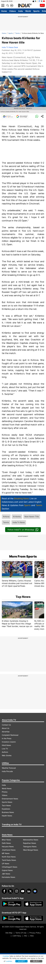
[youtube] (22, 891)
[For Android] (12, 918)
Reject (36, 961)
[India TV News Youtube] (44, 1)
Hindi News (6, 745)
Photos (4, 792)
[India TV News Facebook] (39, 1)
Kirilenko (17, 516)
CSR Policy (17, 936)
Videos (12, 11)
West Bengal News (30, 850)
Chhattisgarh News (9, 867)
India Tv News (19, 522)
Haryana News (8, 846)
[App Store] (33, 904)
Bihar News (6, 840)
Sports (36, 11)
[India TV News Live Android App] (12, 904)
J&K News (6, 874)
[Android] (36, 1)
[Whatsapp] (36, 116)
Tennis (17, 33)
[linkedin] (28, 891)
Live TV (5, 749)
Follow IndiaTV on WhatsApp (21, 529)
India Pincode (7, 771)
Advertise (5, 732)
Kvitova (6, 516)
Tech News (6, 805)
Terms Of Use (20, 933)
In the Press (6, 738)
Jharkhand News (8, 850)
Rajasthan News (29, 843)
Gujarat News (7, 870)
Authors (5, 752)
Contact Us (6, 725)
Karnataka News (8, 877)
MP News (5, 853)
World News (6, 788)
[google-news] (35, 891)
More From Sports (23, 556)
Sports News (7, 802)
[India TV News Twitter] (41, 1)
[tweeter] (10, 891)
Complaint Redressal (10, 735)
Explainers (6, 809)
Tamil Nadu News (9, 860)
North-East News (9, 857)
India (20, 11)
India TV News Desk (10, 47)
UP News (5, 863)
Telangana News (29, 846)
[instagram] (16, 891)
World (28, 11)
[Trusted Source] (22, 116)
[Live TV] (42, 5)
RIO (25, 936)
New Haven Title (32, 516)
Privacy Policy (35, 933)
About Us (5, 728)
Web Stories (6, 755)
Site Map (8, 933)
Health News (7, 816)
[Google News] (8, 116)
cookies (9, 961)
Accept (21, 961)
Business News (8, 812)
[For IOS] (33, 918)
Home (4, 11)
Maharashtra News (30, 840)
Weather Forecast (9, 768)
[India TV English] (25, 6)
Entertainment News (10, 799)
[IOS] (33, 1)
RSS (32, 936)
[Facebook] (4, 891)
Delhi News (6, 843)
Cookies (6, 956)
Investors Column (9, 742)
